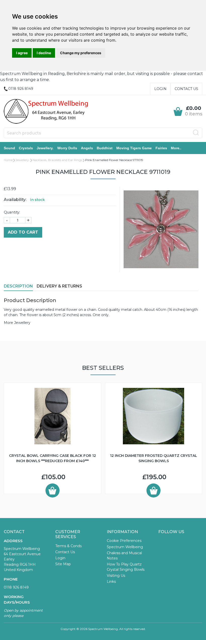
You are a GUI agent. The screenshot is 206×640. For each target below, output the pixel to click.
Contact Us (186, 89)
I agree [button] (22, 53)
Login (160, 89)
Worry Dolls (67, 148)
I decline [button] (44, 53)
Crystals (26, 148)
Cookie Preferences (124, 540)
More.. (176, 148)
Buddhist (105, 148)
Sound (9, 148)
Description (18, 286)
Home (8, 160)
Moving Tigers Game (134, 148)
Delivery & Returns (59, 286)
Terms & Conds (68, 546)
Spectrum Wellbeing (125, 547)
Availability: (15, 199)
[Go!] (196, 132)
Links (111, 581)
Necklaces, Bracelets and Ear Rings (57, 160)
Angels (87, 148)
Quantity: (12, 212)
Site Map (63, 564)
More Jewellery (17, 322)
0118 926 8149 (16, 587)
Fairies (161, 148)
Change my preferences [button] (80, 53)
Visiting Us (116, 575)
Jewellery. (45, 148)
